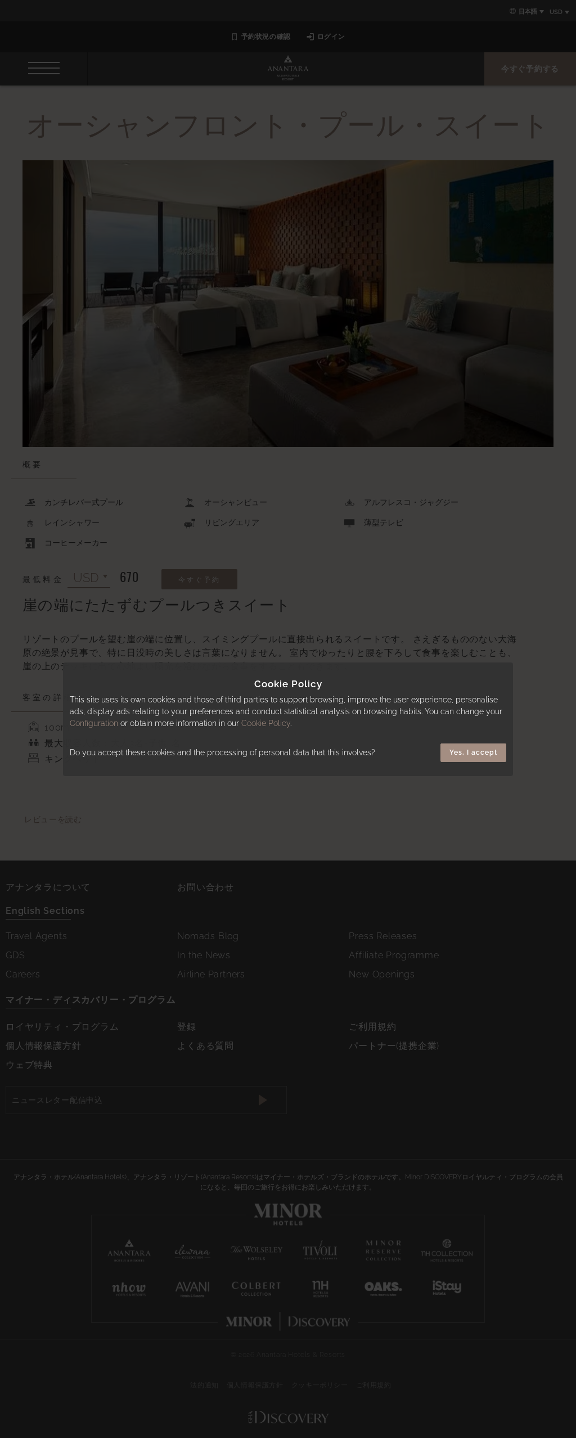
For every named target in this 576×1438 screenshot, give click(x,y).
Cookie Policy (265, 723)
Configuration (94, 723)
